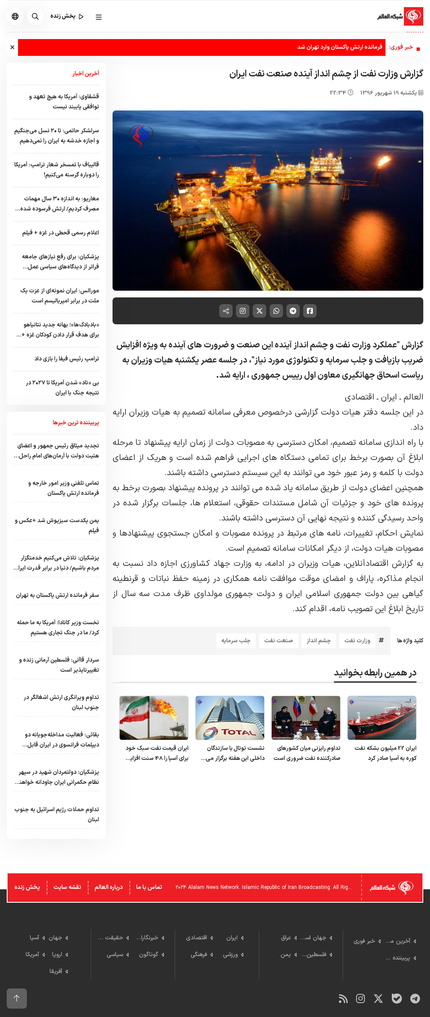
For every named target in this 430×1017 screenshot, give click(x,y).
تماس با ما (149, 887)
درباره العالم (108, 887)
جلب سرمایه (236, 640)
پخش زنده (27, 887)
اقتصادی (359, 397)
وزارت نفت (357, 640)
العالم (413, 397)
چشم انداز (319, 640)
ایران (389, 397)
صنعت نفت (278, 640)
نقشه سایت (67, 887)
